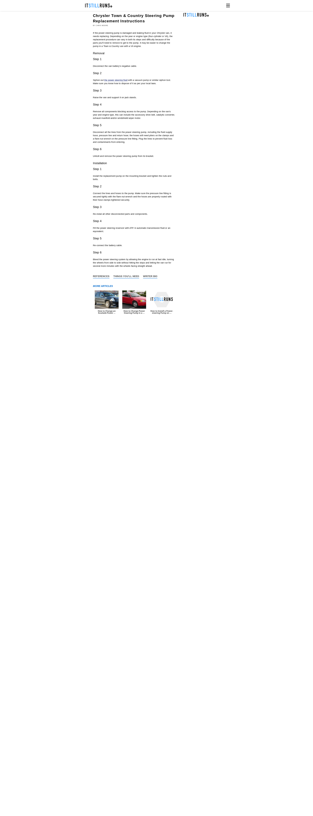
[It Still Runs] (98, 5)
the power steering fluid (116, 80)
